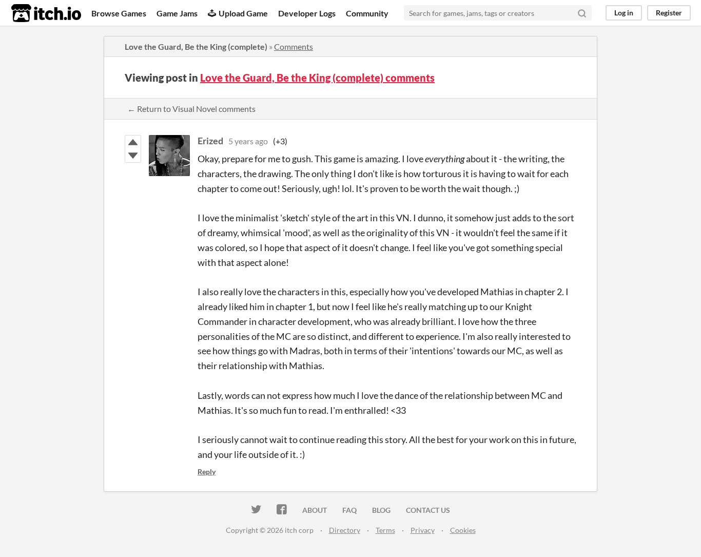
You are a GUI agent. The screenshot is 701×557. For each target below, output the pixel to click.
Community (367, 13)
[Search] (582, 13)
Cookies (463, 530)
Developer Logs (307, 13)
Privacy (423, 530)
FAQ (349, 510)
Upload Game (243, 13)
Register (669, 12)
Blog (381, 510)
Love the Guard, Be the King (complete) (196, 46)
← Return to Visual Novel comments (191, 108)
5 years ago (248, 141)
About (314, 510)
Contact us (428, 510)
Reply (207, 471)
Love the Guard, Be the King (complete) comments (317, 77)
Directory (344, 530)
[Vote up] (133, 142)
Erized (210, 140)
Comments (293, 46)
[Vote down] (133, 155)
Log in (623, 12)
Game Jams (177, 13)
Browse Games (118, 13)
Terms (385, 530)
